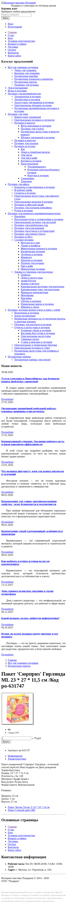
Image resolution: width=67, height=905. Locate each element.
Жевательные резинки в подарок (39, 248)
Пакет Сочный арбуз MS (21, 810)
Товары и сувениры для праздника (33, 271)
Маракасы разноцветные (34, 292)
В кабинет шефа (23, 190)
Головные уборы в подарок (36, 330)
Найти (5, 18)
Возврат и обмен (17, 44)
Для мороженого (36, 166)
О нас (11, 35)
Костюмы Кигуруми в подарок (38, 333)
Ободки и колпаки (31, 301)
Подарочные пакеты (25, 82)
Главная (12, 32)
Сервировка (27, 178)
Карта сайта (14, 55)
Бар (23, 149)
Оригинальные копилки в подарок (33, 201)
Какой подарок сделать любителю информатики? (30, 618)
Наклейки (19, 216)
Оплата (12, 49)
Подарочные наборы (19, 356)
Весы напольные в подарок (36, 125)
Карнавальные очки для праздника (40, 289)
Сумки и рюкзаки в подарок (36, 342)
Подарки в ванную (24, 122)
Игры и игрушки (17, 90)
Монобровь (27, 295)
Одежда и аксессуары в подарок (32, 327)
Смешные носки (30, 339)
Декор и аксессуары (32, 277)
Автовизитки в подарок (27, 96)
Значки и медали (30, 283)
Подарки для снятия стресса (29, 234)
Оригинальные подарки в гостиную (34, 120)
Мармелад (26, 257)
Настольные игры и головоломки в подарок (38, 219)
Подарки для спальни (26, 143)
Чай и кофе (27, 266)
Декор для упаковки (25, 70)
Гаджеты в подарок (25, 193)
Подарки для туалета (32, 128)
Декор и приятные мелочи (35, 152)
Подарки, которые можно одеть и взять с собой (34, 309)
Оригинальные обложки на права (33, 105)
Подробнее (7, 399)
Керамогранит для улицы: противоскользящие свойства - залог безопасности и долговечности (29, 503)
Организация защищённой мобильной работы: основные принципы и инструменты (28, 410)
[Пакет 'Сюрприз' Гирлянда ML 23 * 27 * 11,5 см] (17, 724)
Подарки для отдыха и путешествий (34, 231)
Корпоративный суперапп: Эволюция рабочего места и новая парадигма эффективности (32, 443)
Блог (10, 38)
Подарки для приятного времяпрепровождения (34, 213)
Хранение (26, 181)
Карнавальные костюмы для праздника (42, 286)
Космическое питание (33, 251)
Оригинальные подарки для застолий (35, 222)
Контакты (13, 52)
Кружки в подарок (31, 160)
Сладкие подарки (24, 239)
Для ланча (26, 155)
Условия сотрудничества (21, 41)
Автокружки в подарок (27, 99)
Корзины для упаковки (27, 73)
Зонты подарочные (24, 315)
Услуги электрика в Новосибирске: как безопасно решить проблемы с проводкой (30, 380)
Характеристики (17, 758)
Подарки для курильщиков (29, 228)
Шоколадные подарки (33, 269)
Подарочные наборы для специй (32, 359)
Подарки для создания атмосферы (33, 207)
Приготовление (29, 163)
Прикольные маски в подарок (37, 304)
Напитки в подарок (31, 260)
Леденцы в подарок (32, 254)
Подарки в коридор (25, 140)
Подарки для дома (18, 114)
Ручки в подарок (23, 210)
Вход (10, 23)
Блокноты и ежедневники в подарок (34, 187)
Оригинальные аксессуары (36, 336)
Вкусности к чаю (30, 242)
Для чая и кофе (29, 158)
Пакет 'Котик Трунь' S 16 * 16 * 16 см (28, 807)
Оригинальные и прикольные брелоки (35, 345)
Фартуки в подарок (38, 175)
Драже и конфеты (30, 245)
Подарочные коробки (26, 76)
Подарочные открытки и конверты (33, 79)
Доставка (13, 46)
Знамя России (28, 280)
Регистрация (15, 26)
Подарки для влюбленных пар (31, 225)
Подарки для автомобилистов (24, 93)
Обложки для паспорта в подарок (33, 324)
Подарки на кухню (24, 146)
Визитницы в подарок (26, 312)
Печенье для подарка (32, 263)
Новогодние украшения (27, 117)
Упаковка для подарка (26, 84)
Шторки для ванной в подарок (38, 137)
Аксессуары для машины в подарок (34, 102)
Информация (15, 755)
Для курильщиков (18, 87)
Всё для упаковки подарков (23, 67)
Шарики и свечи (30, 307)
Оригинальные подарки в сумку (32, 347)
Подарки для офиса (18, 184)
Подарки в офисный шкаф (29, 204)
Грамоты (25, 274)
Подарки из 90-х (23, 236)
